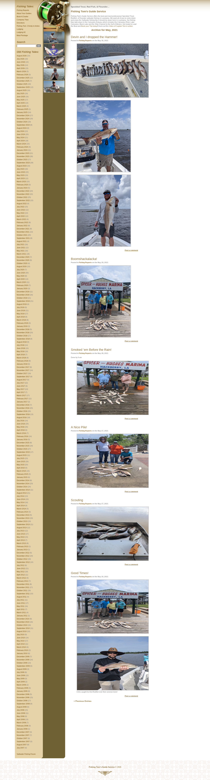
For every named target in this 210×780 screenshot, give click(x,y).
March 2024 (21, 144)
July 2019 (20, 307)
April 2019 (21, 317)
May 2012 (20, 572)
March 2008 (21, 723)
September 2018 (23, 339)
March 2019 (21, 320)
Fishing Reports (23, 10)
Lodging (20, 29)
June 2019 (21, 311)
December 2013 (23, 515)
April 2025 (21, 103)
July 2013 (20, 531)
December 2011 (23, 584)
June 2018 (21, 348)
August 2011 (21, 597)
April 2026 (21, 68)
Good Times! (79, 573)
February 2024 (22, 147)
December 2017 (23, 367)
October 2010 (22, 625)
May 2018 (20, 351)
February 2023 (22, 185)
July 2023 (20, 169)
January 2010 (22, 653)
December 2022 (23, 191)
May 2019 (20, 314)
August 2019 (22, 304)
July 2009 (20, 672)
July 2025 (20, 94)
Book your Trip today (89, 26)
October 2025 (22, 84)
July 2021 (20, 245)
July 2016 (20, 421)
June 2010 (21, 638)
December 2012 (23, 553)
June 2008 (21, 713)
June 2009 (21, 675)
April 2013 (21, 540)
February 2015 (22, 474)
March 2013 (21, 543)
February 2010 (22, 650)
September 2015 (23, 452)
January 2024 (22, 150)
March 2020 (21, 282)
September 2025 (23, 87)
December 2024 (23, 116)
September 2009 (23, 666)
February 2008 (22, 726)
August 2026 (22, 56)
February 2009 (22, 688)
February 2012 (22, 581)
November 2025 (23, 81)
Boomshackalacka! (84, 259)
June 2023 (21, 172)
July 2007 (20, 748)
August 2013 (22, 528)
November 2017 (23, 370)
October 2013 (22, 521)
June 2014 (21, 499)
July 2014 (20, 496)
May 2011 (20, 606)
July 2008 (20, 710)
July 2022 (20, 207)
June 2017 (21, 386)
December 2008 (23, 694)
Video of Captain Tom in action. (121, 26)
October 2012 (22, 559)
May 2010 (20, 641)
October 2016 (22, 411)
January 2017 (22, 402)
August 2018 (22, 342)
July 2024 (20, 131)
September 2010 (23, 628)
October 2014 (22, 487)
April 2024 (21, 141)
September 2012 (23, 562)
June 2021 (21, 248)
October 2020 (22, 263)
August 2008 (22, 707)
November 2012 (23, 556)
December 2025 (23, 78)
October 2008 (22, 701)
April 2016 (21, 430)
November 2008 (23, 697)
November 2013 (23, 518)
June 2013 (21, 534)
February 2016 (22, 436)
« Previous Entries (82, 701)
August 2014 (22, 493)
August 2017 (22, 380)
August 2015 (22, 455)
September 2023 (23, 163)
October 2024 (22, 122)
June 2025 (21, 97)
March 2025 (21, 106)
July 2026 (20, 59)
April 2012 (21, 575)
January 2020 (22, 289)
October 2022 (22, 197)
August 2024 (22, 128)
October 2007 (22, 738)
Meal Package (22, 35)
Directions (21, 23)
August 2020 (22, 267)
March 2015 (21, 471)
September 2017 (23, 377)
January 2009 (22, 691)
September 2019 (23, 301)
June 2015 (21, 462)
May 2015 (20, 465)
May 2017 (20, 389)
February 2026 (22, 75)
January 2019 (22, 326)
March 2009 (21, 685)
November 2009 (23, 660)
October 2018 (22, 336)
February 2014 (22, 512)
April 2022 (21, 216)
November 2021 (23, 232)
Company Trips (23, 20)
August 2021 (22, 241)
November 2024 (23, 119)
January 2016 (22, 440)
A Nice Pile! (79, 427)
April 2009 (21, 682)
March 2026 (21, 71)
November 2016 (23, 408)
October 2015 (22, 449)
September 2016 (23, 414)
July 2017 (20, 383)
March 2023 (21, 182)
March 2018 (21, 358)
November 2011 (23, 587)
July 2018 (20, 345)
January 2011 (22, 616)
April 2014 (21, 506)
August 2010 (22, 631)
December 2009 (23, 657)
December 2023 (23, 153)
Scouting (77, 500)
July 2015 (20, 458)
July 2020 (20, 270)
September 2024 (23, 125)
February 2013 (22, 546)
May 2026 (20, 65)
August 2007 (22, 745)
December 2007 (23, 732)
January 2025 (22, 112)
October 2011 (22, 591)
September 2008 (23, 704)
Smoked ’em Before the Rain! (91, 349)
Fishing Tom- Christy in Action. (28, 26)
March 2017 (21, 396)
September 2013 (23, 524)
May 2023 (20, 175)
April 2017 (21, 392)
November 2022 (23, 194)
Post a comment (131, 250)
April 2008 (21, 720)
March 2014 (21, 509)
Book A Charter (22, 17)
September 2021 (23, 238)
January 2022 (22, 226)
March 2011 (21, 613)
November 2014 (23, 484)
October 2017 (22, 373)
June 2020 (21, 273)
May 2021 (20, 251)
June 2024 (21, 134)
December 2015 (23, 443)
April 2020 (21, 279)
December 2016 (23, 405)
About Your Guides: (24, 13)
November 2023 (23, 156)
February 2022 (22, 222)
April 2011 (21, 609)
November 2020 (23, 260)
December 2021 (23, 229)
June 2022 (21, 210)
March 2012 (21, 578)
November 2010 (23, 622)
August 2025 (22, 90)
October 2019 (22, 298)
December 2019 (23, 292)
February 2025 (22, 109)
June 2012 (21, 569)
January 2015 (22, 477)
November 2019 (23, 295)
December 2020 (23, 257)
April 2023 (21, 178)
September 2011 (23, 594)
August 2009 (22, 669)
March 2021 (21, 254)
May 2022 (20, 213)
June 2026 (21, 62)
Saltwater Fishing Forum (26, 754)
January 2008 (22, 729)
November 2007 (23, 735)
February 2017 (22, 399)
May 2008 (20, 716)
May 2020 (20, 276)
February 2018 (22, 361)
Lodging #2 (21, 32)
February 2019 (22, 323)
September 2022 (23, 200)
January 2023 (22, 188)
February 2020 (22, 285)
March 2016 (21, 433)
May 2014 (20, 502)
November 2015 (23, 446)
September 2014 (23, 490)
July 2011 (20, 600)
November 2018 (23, 333)
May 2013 (20, 537)
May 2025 (20, 100)
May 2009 (20, 679)
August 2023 (22, 166)
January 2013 (22, 550)
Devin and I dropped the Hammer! (94, 37)
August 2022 (22, 204)
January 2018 (22, 364)
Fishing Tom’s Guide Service (88, 11)
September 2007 (23, 742)
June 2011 (21, 603)
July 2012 (20, 565)
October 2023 (22, 160)
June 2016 (21, 424)
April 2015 (21, 468)
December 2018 (23, 329)
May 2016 (20, 427)
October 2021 (22, 235)
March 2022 (21, 219)
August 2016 (22, 418)
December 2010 (23, 619)
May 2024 (20, 138)
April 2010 (21, 644)
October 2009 (22, 663)
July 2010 (20, 635)
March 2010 (21, 647)
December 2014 (23, 480)
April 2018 (21, 355)
